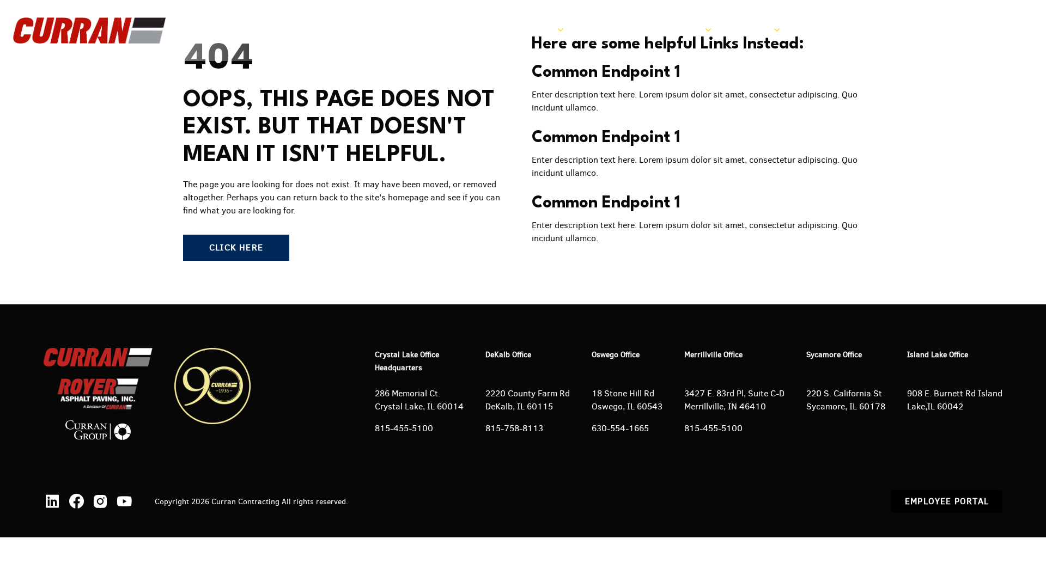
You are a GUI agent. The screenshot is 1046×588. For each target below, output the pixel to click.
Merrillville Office (713, 355)
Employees (919, 30)
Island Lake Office (937, 355)
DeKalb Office (508, 355)
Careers (859, 30)
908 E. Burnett (936, 393)
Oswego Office (616, 355)
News (811, 30)
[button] (966, 30)
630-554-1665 (620, 428)
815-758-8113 (514, 428)
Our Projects (610, 30)
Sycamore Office (834, 355)
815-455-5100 (404, 428)
